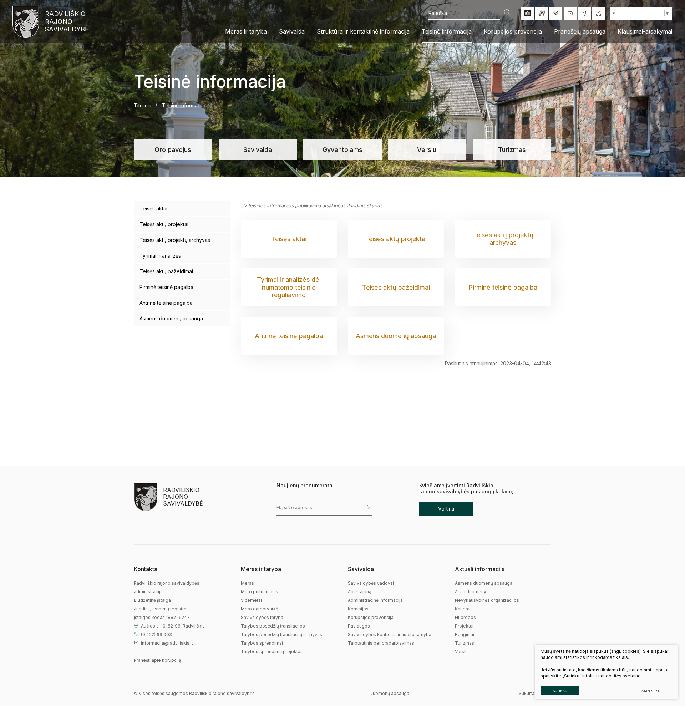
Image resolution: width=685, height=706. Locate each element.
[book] (527, 13)
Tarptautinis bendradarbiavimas (381, 643)
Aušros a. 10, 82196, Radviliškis (173, 626)
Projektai (464, 626)
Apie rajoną (359, 591)
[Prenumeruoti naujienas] (367, 507)
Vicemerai (251, 600)
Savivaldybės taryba (262, 617)
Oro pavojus (172, 149)
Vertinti (446, 509)
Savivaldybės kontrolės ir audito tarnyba (389, 634)
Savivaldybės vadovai (371, 583)
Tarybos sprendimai (262, 643)
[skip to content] (555, 13)
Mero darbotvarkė (259, 608)
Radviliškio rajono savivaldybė (66, 21)
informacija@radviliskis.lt (167, 643)
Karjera (462, 608)
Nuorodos (465, 617)
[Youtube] (570, 13)
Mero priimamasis (259, 591)
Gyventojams (342, 149)
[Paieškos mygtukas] (507, 13)
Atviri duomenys (472, 591)
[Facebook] (584, 13)
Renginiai (464, 634)
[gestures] (541, 13)
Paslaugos (359, 626)
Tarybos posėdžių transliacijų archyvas (281, 634)
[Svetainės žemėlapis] (598, 13)
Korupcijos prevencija (371, 617)
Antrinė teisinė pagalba (166, 303)
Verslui (427, 149)
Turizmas (512, 149)
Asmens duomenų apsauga (171, 318)
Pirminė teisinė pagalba (166, 287)
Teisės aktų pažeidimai (166, 271)
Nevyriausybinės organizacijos (487, 600)
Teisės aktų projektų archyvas (174, 240)
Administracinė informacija (375, 600)
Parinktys (649, 691)
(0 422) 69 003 (156, 634)
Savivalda (257, 149)
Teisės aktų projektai (163, 224)
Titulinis (142, 105)
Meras (247, 583)
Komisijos (358, 608)
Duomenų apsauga (389, 693)
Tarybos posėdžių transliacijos (273, 626)
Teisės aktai (153, 208)
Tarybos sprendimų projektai (271, 651)
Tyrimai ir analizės (160, 256)
